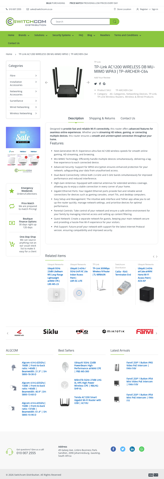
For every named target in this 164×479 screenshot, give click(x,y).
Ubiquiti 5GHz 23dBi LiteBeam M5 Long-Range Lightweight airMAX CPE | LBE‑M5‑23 (55, 276)
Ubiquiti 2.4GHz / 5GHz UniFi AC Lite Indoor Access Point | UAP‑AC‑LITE (79, 274)
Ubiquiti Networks (55, 264)
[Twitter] (95, 83)
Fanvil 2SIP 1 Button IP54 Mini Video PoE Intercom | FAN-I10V (140, 381)
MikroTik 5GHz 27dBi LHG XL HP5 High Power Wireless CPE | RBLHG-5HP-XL (87, 384)
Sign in (155, 9)
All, (111, 93)
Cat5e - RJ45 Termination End (123, 273)
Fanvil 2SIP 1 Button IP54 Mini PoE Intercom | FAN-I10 (140, 397)
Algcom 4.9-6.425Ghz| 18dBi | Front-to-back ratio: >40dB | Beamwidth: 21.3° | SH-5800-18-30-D (34, 368)
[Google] (104, 83)
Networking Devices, (137, 93)
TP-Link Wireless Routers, (110, 96)
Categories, (120, 93)
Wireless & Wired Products (139, 96)
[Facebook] (100, 83)
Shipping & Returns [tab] (102, 118)
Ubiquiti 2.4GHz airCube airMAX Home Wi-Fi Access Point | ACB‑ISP (145, 274)
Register (144, 9)
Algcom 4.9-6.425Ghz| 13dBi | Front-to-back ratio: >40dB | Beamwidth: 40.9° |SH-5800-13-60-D (34, 388)
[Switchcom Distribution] (26, 21)
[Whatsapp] (141, 449)
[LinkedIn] (132, 449)
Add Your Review (102, 77)
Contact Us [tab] (128, 118)
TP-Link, (153, 93)
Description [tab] (76, 118)
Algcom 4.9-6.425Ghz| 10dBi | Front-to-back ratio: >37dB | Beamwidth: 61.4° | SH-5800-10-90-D (34, 409)
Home (9, 54)
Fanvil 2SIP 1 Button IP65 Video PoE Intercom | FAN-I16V (140, 365)
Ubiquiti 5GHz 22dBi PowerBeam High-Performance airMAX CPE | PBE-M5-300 (87, 367)
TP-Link (97, 62)
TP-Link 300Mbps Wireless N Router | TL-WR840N (101, 271)
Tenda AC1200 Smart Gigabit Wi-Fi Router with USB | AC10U (87, 400)
